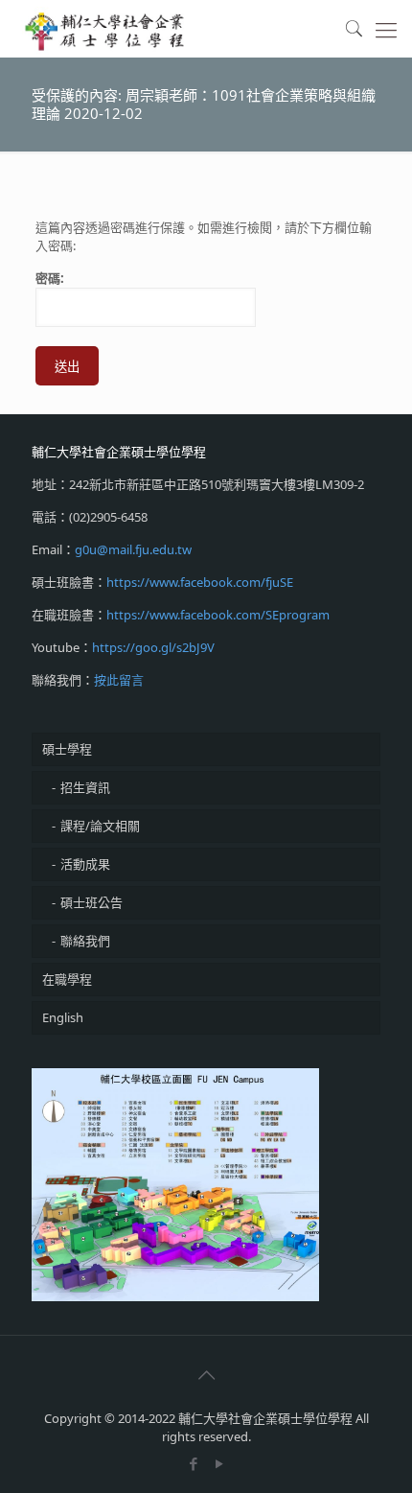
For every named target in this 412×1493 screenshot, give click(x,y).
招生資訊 (85, 787)
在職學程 (67, 979)
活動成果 (85, 864)
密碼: (49, 278)
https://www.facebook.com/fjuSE (199, 582)
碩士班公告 (91, 902)
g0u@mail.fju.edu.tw (133, 549)
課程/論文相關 (100, 825)
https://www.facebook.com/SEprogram (218, 614)
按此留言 (119, 679)
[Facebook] (193, 1463)
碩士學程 (67, 749)
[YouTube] (219, 1463)
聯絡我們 (85, 940)
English (62, 1017)
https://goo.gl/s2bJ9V (153, 647)
